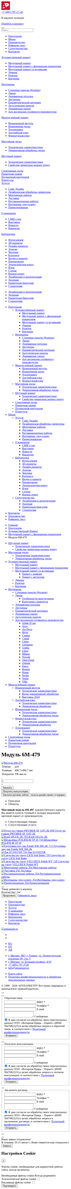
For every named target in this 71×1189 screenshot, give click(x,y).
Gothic (25, 647)
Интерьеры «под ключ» (22, 204)
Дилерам (13, 279)
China (25, 641)
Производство (16, 42)
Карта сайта (15, 973)
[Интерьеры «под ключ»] (19, 879)
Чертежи (13, 252)
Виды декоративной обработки (40, 693)
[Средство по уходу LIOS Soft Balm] (25, 855)
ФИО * (41, 1002)
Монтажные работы (20, 195)
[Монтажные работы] (17, 867)
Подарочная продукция (15, 177)
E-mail (40, 1009)
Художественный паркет (16, 57)
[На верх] (2, 992)
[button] (2, 27)
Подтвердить (9, 1186)
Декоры (12, 72)
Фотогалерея (15, 239)
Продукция (15, 36)
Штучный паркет (11, 156)
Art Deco (27, 629)
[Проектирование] (15, 882)
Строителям (15, 286)
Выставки (14, 222)
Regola (26, 669)
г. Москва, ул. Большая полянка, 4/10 (29, 961)
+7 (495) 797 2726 (18, 964)
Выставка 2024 (31, 697)
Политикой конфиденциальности (25, 1031)
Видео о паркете (18, 258)
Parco (25, 666)
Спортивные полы (12, 170)
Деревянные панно (19, 108)
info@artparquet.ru (18, 967)
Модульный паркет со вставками (27, 69)
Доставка (13, 198)
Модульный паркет (19, 63)
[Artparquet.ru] (5, 9)
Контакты (14, 51)
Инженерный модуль (20, 123)
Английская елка (18, 132)
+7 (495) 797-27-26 (12, 12)
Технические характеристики (25, 147)
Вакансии (14, 228)
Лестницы (14, 99)
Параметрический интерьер (24, 102)
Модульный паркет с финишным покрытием (34, 66)
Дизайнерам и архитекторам (25, 276)
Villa (24, 681)
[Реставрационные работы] (20, 873)
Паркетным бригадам (21, 283)
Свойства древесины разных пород (29, 165)
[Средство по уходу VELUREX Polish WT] (29, 861)
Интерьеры (7, 84)
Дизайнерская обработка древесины (29, 192)
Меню (12, 39)
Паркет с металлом (33, 577)
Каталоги (13, 255)
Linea (25, 650)
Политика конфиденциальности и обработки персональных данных (34, 978)
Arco (25, 626)
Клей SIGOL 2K (38, 836)
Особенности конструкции (38, 598)
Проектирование (18, 207)
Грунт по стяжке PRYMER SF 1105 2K (33, 832)
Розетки (13, 75)
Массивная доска (11, 141)
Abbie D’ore (29, 623)
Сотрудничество (18, 48)
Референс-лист (17, 45)
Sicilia (25, 675)
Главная (13, 525)
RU (10, 943)
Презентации (16, 261)
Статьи (12, 270)
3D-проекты (15, 243)
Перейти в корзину (12, 23)
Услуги (5, 183)
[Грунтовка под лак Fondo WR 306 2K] (27, 846)
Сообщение (41, 1016)
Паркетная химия (11, 173)
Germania (27, 644)
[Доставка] (11, 870)
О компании (8, 213)
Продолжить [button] (9, 895)
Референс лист (16, 519)
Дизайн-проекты (18, 246)
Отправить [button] (11, 1035)
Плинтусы (7, 180)
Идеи (11, 267)
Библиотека (8, 234)
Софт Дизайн (16, 189)
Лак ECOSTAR (36, 852)
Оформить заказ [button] (27, 895)
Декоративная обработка (36, 706)
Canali (25, 638)
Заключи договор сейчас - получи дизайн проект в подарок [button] (34, 795)
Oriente (26, 663)
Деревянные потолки (20, 96)
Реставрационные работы (23, 201)
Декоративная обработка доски (26, 150)
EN (10, 946)
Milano (26, 653)
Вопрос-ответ (16, 273)
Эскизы (12, 249)
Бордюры (13, 78)
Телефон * (43, 1005)
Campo (26, 635)
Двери (12, 93)
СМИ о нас (14, 219)
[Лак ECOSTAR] (14, 852)
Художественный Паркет (23, 531)
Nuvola (26, 657)
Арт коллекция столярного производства (32, 111)
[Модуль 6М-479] (12, 763)
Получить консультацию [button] (15, 791)
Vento (25, 678)
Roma (25, 672)
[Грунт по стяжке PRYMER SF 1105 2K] (28, 830)
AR (10, 949)
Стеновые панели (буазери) (24, 90)
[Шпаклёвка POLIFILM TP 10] (22, 839)
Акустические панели (21, 105)
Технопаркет (15, 129)
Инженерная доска (19, 126)
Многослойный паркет (14, 117)
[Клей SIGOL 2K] (15, 836)
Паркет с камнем (32, 573)
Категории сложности (35, 601)
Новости (13, 225)
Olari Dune (28, 660)
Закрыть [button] (7, 1146)
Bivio (25, 632)
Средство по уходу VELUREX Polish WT (35, 863)
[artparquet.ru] (9, 928)
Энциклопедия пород (21, 264)
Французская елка (18, 135)
